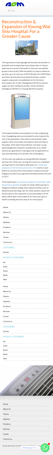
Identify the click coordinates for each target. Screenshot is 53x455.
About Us (7, 212)
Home (5, 207)
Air (4, 262)
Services (6, 232)
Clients (6, 217)
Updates (6, 222)
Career (6, 237)
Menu (13, 11)
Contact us (7, 242)
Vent (5, 279)
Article (6, 252)
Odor (5, 267)
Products (7, 227)
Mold (5, 275)
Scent (5, 271)
